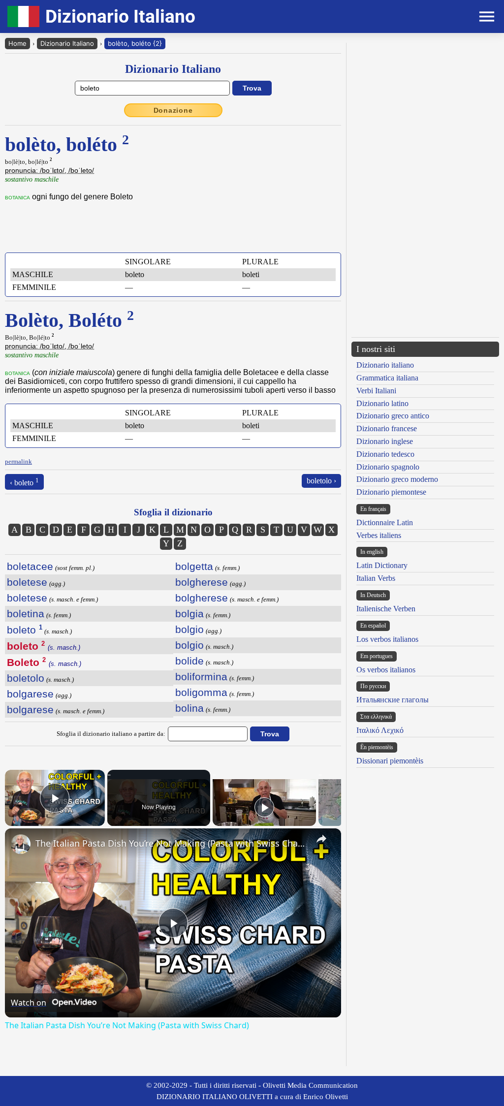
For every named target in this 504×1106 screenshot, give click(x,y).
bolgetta (194, 566)
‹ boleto (24, 481)
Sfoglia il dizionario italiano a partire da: (111, 733)
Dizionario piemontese (391, 492)
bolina (189, 708)
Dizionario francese (386, 428)
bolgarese (30, 693)
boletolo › (321, 480)
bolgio (189, 629)
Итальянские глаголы (392, 699)
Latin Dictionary (382, 565)
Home (17, 43)
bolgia (189, 613)
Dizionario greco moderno (397, 479)
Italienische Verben (385, 608)
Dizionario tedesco (385, 454)
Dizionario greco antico (392, 415)
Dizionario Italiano (67, 43)
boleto (24, 629)
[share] (321, 839)
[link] (21, 844)
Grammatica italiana (387, 378)
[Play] (264, 807)
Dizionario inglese (384, 441)
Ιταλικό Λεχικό (380, 730)
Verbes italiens (378, 535)
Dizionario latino (382, 403)
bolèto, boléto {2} (135, 43)
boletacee (30, 566)
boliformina (201, 676)
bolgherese (201, 582)
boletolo (25, 678)
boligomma (201, 692)
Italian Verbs (375, 578)
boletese (27, 582)
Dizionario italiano (385, 365)
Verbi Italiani (376, 390)
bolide (189, 660)
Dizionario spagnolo (387, 467)
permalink (18, 461)
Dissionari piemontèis (389, 761)
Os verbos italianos (385, 669)
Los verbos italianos (387, 639)
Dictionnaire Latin (384, 522)
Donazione (173, 110)
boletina (25, 613)
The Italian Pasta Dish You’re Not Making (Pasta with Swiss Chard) (171, 843)
